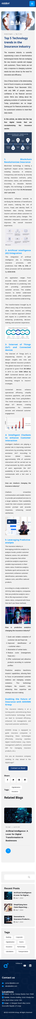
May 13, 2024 (19, 34)
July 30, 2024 (17, 827)
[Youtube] (24, 965)
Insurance (9, 947)
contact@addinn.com (12, 983)
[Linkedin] (30, 965)
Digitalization (10, 942)
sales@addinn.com (11, 986)
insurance (15, 792)
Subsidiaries (10, 952)
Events (21, 942)
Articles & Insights (8, 34)
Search (29, 877)
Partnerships (21, 947)
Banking (8, 937)
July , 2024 (19, 898)
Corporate (19, 937)
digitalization (16, 787)
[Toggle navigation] (32, 3)
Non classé (8, 827)
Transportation (23, 952)
